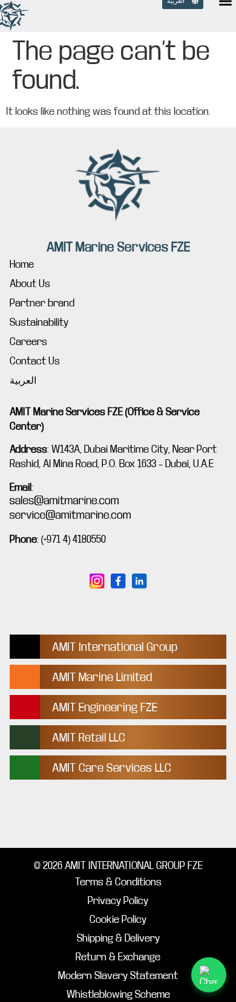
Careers (28, 341)
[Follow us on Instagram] (97, 581)
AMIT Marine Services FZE (118, 247)
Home (22, 264)
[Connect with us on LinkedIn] (139, 581)
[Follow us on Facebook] (118, 581)
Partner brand (42, 303)
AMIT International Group (114, 647)
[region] (118, 898)
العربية (23, 380)
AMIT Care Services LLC (111, 767)
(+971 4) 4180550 (73, 539)
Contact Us (35, 361)
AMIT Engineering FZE (104, 707)
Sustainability (39, 322)
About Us (30, 283)
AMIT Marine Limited (102, 677)
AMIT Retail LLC (88, 737)
